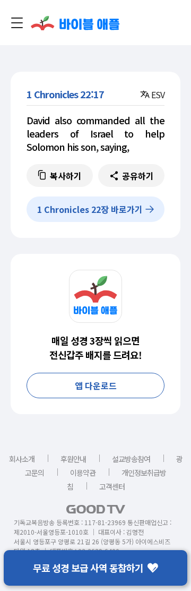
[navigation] (17, 23)
